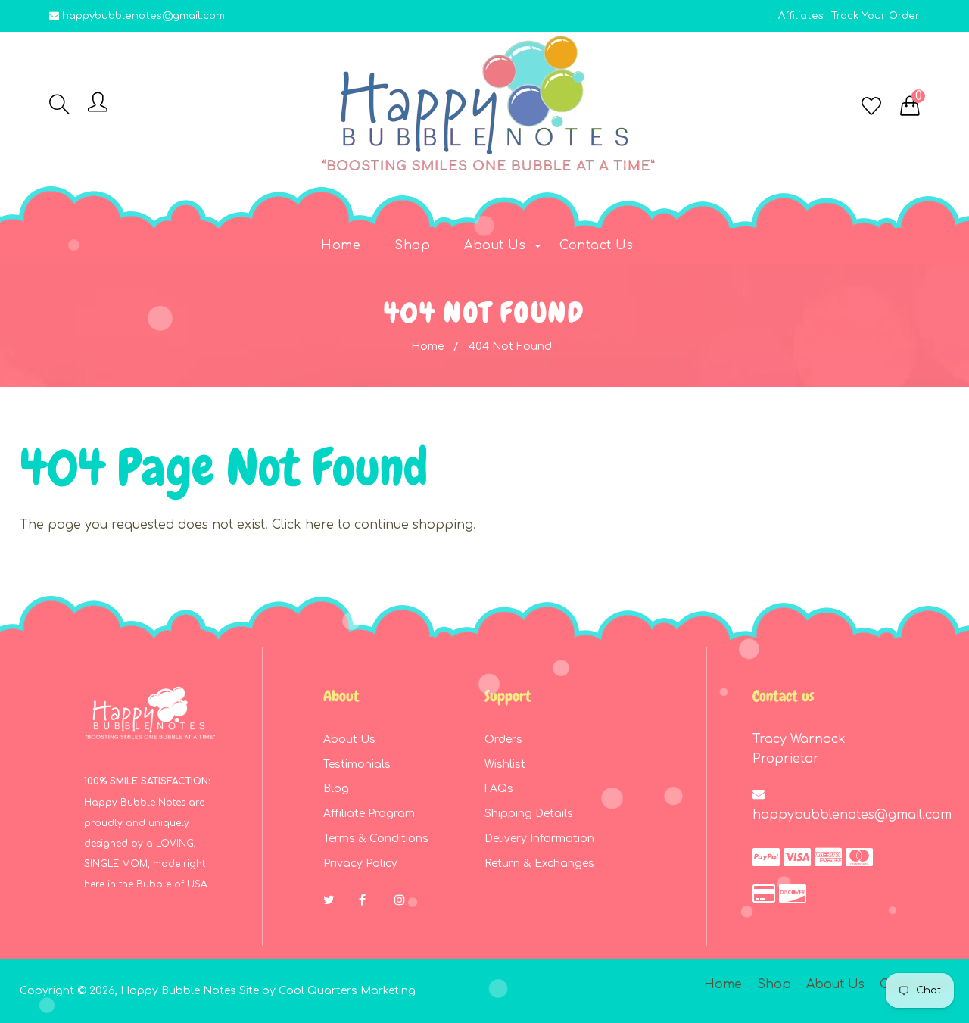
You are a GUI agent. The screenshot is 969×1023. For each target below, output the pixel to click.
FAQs (498, 788)
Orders (503, 739)
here (319, 525)
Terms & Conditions (375, 838)
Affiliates (801, 16)
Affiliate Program (369, 813)
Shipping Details (528, 813)
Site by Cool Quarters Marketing (327, 990)
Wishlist (504, 764)
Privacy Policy (360, 863)
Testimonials (357, 764)
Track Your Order (875, 16)
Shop (774, 984)
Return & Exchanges (539, 863)
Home (427, 346)
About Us (349, 739)
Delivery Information (539, 838)
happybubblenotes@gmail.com (143, 16)
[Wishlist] (871, 107)
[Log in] (97, 103)
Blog (336, 788)
